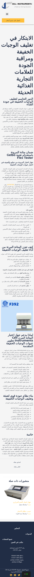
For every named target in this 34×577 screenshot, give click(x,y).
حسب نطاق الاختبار (24, 511)
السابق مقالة (17, 462)
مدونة (29, 504)
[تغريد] (19, 575)
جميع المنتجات (7, 539)
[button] (7, 14)
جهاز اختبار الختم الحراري (22, 502)
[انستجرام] (15, 575)
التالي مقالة (17, 467)
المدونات (28, 534)
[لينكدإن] (11, 575)
